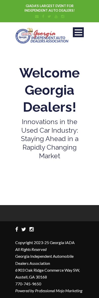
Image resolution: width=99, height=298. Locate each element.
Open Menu (78, 32)
